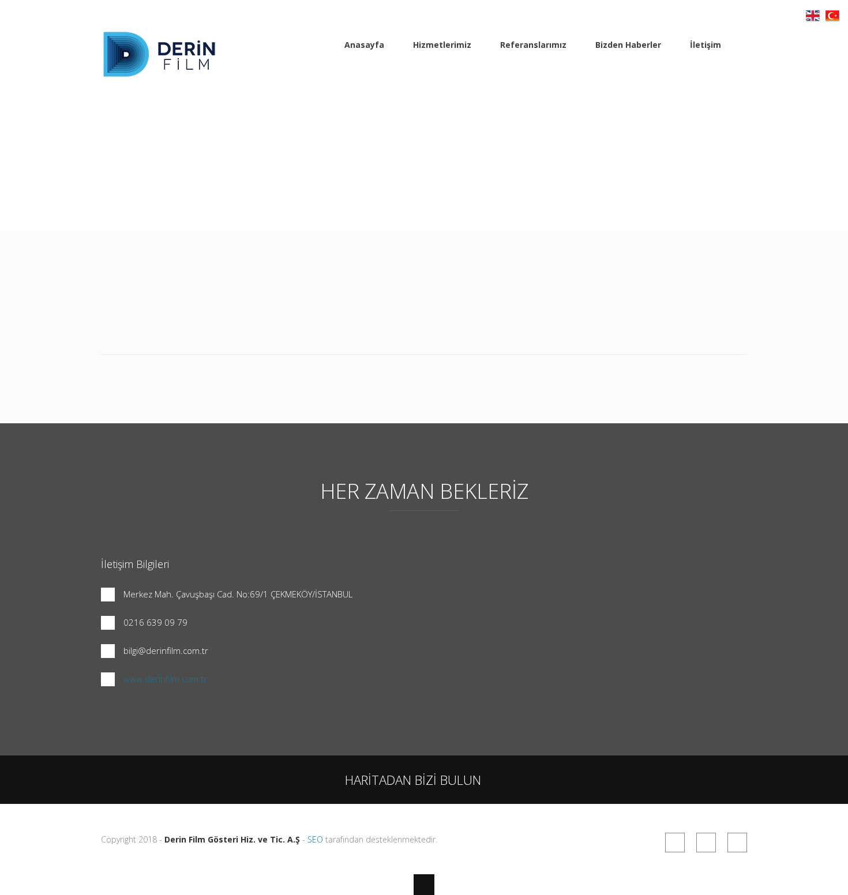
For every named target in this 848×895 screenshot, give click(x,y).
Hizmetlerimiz (442, 44)
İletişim (705, 44)
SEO (315, 839)
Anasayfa (364, 44)
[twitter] (737, 842)
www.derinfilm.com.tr (165, 679)
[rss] (675, 842)
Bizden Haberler (628, 44)
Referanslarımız (533, 44)
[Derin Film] (158, 71)
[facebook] (706, 842)
